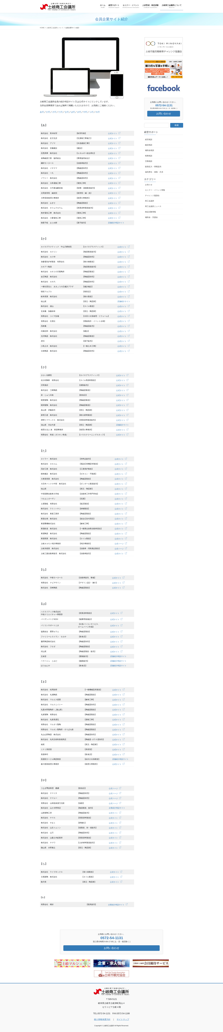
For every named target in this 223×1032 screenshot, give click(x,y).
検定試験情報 (150, 212)
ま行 (79, 112)
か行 (48, 112)
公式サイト (112, 133)
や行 (85, 112)
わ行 (98, 112)
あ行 (42, 112)
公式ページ (119, 544)
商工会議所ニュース (153, 206)
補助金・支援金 (151, 217)
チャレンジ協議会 (152, 195)
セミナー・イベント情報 (155, 190)
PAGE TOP (215, 999)
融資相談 (148, 145)
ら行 (91, 112)
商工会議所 (149, 201)
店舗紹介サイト (123, 301)
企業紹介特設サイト (117, 808)
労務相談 (148, 161)
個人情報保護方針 (102, 1019)
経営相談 (148, 139)
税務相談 (148, 156)
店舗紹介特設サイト (116, 223)
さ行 (54, 112)
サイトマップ (123, 1019)
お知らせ (148, 185)
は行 (73, 112)
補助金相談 (149, 150)
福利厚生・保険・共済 (154, 172)
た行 (60, 112)
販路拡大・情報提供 (153, 167)
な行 (67, 112)
